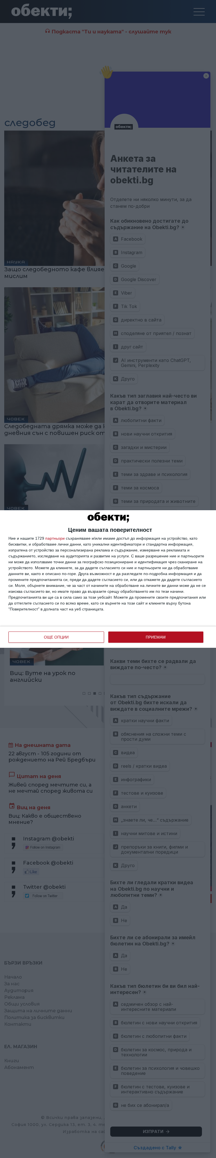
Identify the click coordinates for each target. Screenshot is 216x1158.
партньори (55, 538)
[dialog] (108, 579)
